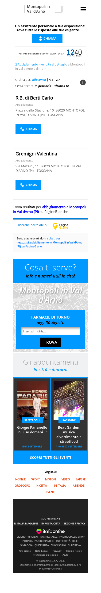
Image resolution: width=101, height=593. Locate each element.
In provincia (43, 86)
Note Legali (41, 551)
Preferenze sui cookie (45, 555)
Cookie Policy (74, 551)
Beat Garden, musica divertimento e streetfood (69, 434)
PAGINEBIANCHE (44, 541)
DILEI (75, 541)
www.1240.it (57, 53)
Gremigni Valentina (36, 153)
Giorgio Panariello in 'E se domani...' (32, 429)
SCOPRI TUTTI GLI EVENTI (50, 457)
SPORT (35, 479)
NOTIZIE (20, 479)
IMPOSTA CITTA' (51, 523)
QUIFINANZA (42, 545)
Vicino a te (61, 86)
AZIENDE (79, 486)
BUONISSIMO (58, 545)
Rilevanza (39, 79)
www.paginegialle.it (64, 226)
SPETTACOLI (32, 420)
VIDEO (66, 479)
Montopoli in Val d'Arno (38, 9)
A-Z (51, 79)
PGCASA (28, 541)
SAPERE (81, 479)
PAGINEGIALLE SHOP (72, 537)
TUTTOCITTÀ (63, 541)
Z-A (58, 79)
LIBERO (21, 537)
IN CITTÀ (41, 486)
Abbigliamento (24, 104)
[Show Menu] (83, 9)
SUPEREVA (74, 545)
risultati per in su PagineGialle (49, 242)
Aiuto (65, 555)
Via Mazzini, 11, (28, 166)
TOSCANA (55, 114)
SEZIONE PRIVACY (74, 523)
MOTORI (50, 479)
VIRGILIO (32, 537)
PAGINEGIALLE (49, 537)
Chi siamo (25, 551)
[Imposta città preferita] (18, 9)
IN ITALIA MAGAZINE (25, 523)
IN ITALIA (60, 486)
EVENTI (50, 492)
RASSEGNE (69, 420)
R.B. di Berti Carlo (34, 98)
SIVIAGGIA (26, 545)
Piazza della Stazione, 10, (35, 110)
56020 (60, 110)
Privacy (57, 551)
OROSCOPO (22, 486)
